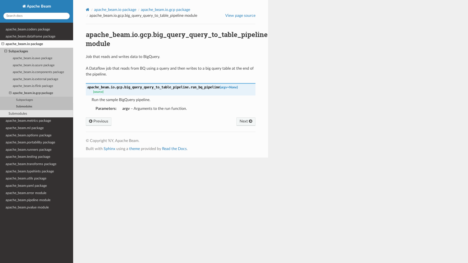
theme (134, 149)
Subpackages (18, 51)
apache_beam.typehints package (30, 171)
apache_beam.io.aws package (32, 58)
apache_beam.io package (24, 44)
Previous (100, 121)
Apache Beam (38, 6)
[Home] (87, 10)
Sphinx (109, 149)
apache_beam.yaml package (26, 186)
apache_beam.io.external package (35, 79)
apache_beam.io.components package (38, 72)
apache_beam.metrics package (28, 120)
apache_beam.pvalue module (27, 207)
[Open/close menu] (2, 44)
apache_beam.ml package (25, 128)
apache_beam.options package (28, 135)
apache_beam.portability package (30, 142)
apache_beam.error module (26, 193)
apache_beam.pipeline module (28, 200)
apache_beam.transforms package (31, 164)
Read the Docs (174, 149)
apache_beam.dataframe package (30, 36)
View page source (240, 16)
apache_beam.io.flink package (33, 86)
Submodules (24, 106)
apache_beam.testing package (28, 157)
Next (244, 121)
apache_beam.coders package (28, 29)
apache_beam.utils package (26, 178)
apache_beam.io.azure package (34, 65)
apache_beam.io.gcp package (33, 93)
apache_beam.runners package (28, 149)
